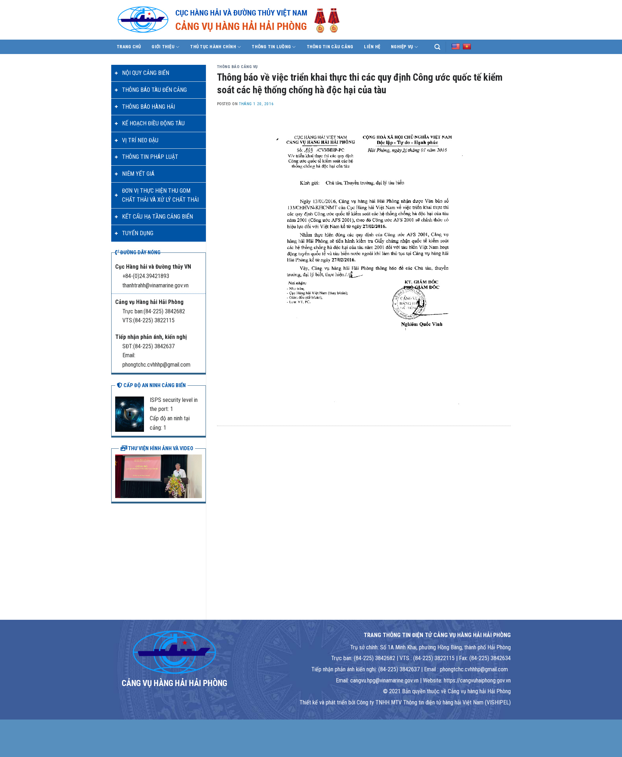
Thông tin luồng (271, 46)
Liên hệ (372, 46)
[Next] (198, 475)
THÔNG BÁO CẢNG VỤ (237, 66)
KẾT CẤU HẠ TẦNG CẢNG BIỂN (157, 216)
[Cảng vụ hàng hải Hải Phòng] (237, 20)
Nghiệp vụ (402, 46)
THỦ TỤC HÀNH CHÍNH (213, 46)
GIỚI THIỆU (163, 46)
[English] (455, 46)
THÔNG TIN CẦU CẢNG (330, 46)
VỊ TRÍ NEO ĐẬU (140, 140)
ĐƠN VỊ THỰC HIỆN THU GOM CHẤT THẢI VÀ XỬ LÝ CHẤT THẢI (160, 195)
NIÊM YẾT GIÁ (138, 173)
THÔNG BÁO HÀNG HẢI (148, 106)
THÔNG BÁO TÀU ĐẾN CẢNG (154, 89)
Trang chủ (129, 46)
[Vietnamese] (467, 46)
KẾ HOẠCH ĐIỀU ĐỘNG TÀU (153, 123)
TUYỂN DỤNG (137, 233)
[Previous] (119, 475)
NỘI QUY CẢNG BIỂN (145, 73)
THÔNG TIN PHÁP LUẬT (150, 156)
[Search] (437, 47)
